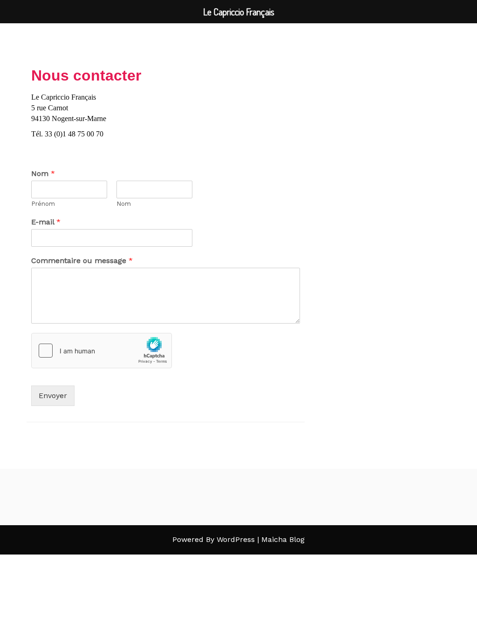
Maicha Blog (283, 539)
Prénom (43, 203)
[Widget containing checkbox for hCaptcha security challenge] (101, 350)
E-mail (46, 221)
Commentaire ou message (82, 260)
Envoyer (53, 395)
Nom (43, 173)
